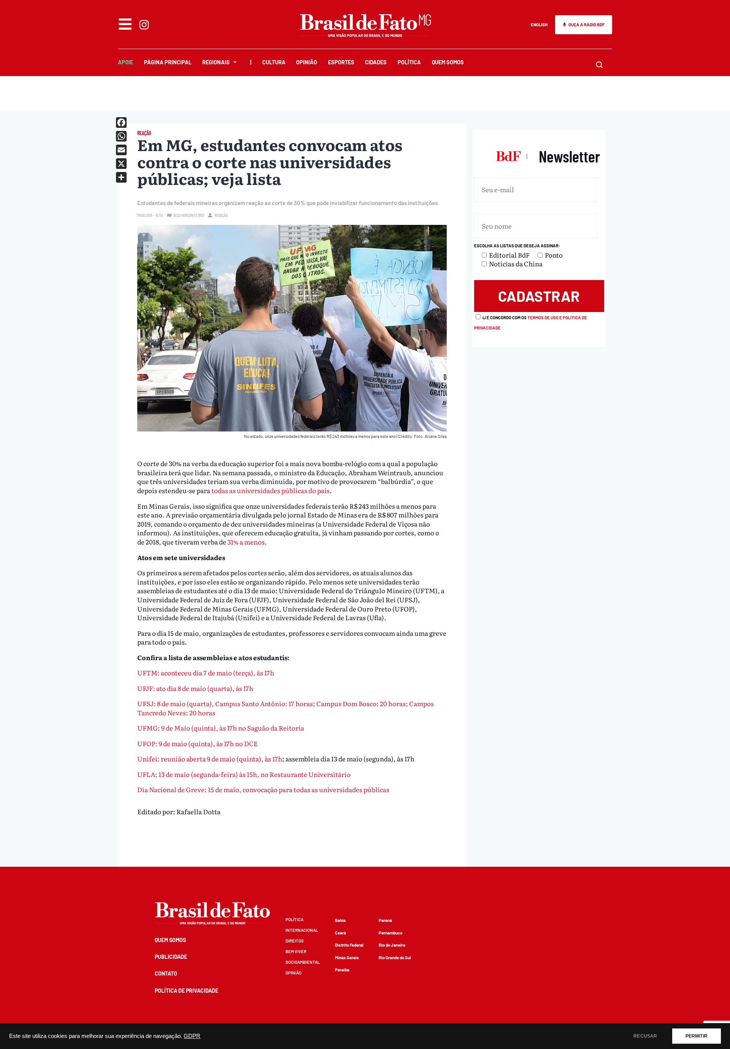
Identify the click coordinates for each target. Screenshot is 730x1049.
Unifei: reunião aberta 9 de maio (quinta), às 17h (209, 758)
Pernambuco (390, 932)
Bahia (340, 920)
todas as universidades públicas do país (270, 490)
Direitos (295, 940)
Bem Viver (296, 951)
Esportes (341, 62)
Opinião (306, 62)
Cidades (376, 62)
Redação (221, 215)
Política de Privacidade (186, 990)
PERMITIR (697, 1036)
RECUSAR (645, 1036)
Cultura (274, 62)
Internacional (302, 930)
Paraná (385, 920)
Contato (166, 973)
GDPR (192, 1036)
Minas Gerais (347, 957)
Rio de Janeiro (392, 944)
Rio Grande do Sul (395, 957)
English (539, 24)
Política (409, 62)
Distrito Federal (349, 944)
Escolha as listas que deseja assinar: (517, 245)
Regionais (216, 62)
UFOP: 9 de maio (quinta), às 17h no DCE (197, 743)
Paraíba (342, 969)
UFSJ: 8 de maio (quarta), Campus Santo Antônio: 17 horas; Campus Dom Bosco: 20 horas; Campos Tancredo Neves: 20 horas (285, 708)
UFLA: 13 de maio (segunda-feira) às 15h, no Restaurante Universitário (244, 774)
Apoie (125, 62)
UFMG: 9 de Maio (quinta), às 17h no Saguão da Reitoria (220, 727)
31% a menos (246, 541)
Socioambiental (303, 962)
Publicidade (171, 956)
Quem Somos (448, 62)
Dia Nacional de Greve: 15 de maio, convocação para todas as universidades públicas (263, 789)
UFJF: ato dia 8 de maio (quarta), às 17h (195, 688)
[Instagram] (144, 24)
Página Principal (168, 62)
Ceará (340, 932)
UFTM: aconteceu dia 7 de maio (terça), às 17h (205, 672)
